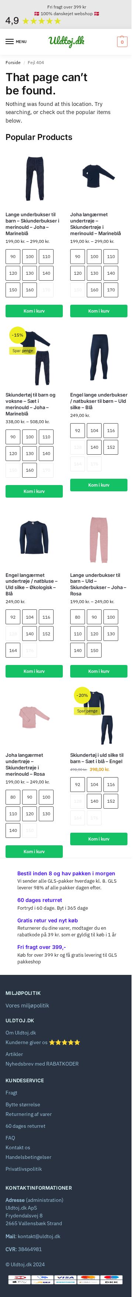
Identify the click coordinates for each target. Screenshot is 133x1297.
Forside (13, 62)
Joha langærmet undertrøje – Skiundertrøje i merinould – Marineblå (95, 223)
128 (78, 447)
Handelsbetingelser (28, 1157)
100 (30, 256)
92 (77, 430)
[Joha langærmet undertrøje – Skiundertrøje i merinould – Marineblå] (98, 176)
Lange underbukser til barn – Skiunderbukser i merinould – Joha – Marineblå (32, 223)
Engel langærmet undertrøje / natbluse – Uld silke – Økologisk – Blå (32, 584)
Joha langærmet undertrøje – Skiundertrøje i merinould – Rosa (25, 764)
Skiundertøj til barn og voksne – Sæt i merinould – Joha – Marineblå (30, 404)
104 (94, 430)
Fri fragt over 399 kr (66, 7)
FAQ (10, 1137)
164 (78, 464)
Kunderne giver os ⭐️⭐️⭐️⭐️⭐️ (43, 1042)
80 (77, 617)
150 (13, 290)
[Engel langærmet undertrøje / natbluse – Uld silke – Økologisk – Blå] (34, 537)
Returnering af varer (29, 1114)
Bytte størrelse (23, 1104)
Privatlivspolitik (24, 1169)
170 (46, 290)
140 (46, 273)
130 (30, 273)
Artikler (14, 1054)
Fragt (11, 1092)
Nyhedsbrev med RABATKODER (42, 1063)
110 (46, 256)
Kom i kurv (34, 311)
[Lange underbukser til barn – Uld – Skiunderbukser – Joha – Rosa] (98, 537)
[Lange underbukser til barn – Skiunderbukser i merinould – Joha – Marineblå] (34, 176)
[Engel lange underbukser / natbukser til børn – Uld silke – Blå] (98, 357)
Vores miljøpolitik (27, 1005)
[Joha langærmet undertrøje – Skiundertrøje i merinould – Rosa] (34, 717)
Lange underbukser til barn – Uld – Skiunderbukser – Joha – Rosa (98, 584)
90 (13, 256)
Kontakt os (18, 1147)
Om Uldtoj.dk (21, 1032)
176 (94, 464)
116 (111, 430)
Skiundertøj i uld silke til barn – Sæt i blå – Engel (96, 758)
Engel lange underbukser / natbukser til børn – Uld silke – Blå (98, 401)
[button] (121, 42)
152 (111, 447)
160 (30, 290)
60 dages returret (25, 1126)
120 (13, 273)
